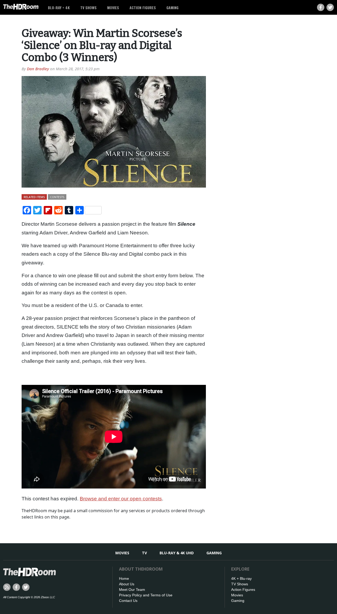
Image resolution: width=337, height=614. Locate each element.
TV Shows (88, 7)
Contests (57, 197)
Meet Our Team (132, 589)
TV (144, 552)
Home (124, 578)
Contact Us (128, 600)
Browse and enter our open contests (121, 498)
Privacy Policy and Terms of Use (145, 595)
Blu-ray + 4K (59, 7)
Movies (113, 7)
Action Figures (143, 7)
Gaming (172, 7)
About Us (126, 584)
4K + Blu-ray (241, 578)
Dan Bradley (38, 68)
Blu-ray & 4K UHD (177, 552)
